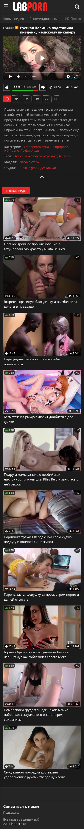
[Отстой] (42, 87)
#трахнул (50, 156)
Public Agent (28, 168)
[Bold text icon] (6, 6)
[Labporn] (30, 6)
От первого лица (36, 147)
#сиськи (21, 156)
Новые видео (13, 18)
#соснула (35, 156)
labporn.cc (18, 824)
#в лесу (64, 156)
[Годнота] (6, 87)
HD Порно (73, 18)
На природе (59, 147)
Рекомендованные (44, 18)
